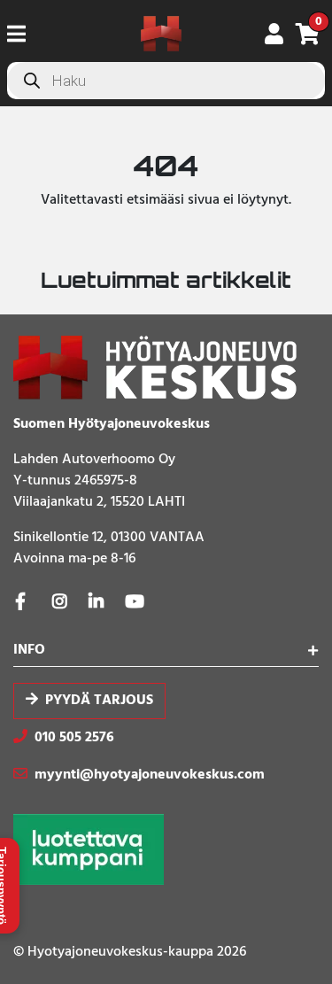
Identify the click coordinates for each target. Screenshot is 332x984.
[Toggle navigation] (23, 33)
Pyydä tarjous (99, 700)
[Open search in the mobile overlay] (166, 80)
